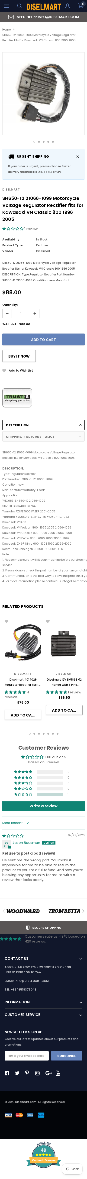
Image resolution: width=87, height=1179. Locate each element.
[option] (43, 17)
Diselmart (11, 189)
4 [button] (48, 142)
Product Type (12, 245)
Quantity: (10, 305)
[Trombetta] (64, 911)
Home (6, 29)
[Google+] (48, 1073)
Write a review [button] (43, 806)
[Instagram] (38, 1073)
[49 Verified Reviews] (43, 1176)
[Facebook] (8, 1073)
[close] (77, 156)
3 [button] (44, 142)
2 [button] (39, 142)
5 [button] (53, 142)
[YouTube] (59, 1073)
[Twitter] (18, 1073)
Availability (10, 239)
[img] (12, 835)
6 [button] (53, 734)
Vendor (7, 251)
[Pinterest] (28, 1073)
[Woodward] (23, 911)
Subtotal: (9, 324)
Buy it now (19, 356)
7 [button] (57, 734)
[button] (13, 228)
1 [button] (34, 142)
